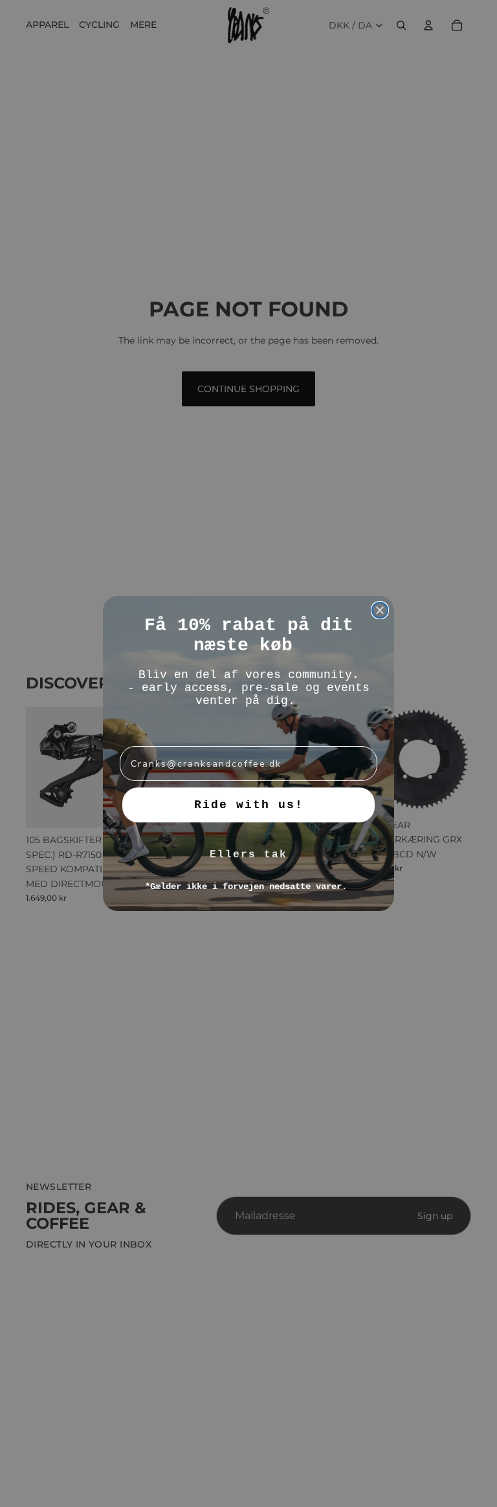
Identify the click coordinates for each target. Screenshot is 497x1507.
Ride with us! (249, 804)
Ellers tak (248, 855)
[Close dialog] (380, 610)
